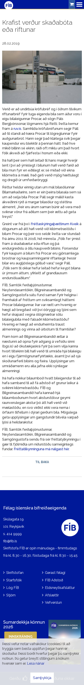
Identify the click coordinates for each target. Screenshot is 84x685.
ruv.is (17, 129)
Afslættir (52, 595)
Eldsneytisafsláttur (60, 588)
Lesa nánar (35, 663)
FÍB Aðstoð (54, 580)
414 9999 (14, 534)
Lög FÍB (12, 588)
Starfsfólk (14, 580)
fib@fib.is (10, 541)
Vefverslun (53, 602)
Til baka (42, 462)
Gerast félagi (55, 573)
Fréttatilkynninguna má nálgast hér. (41, 449)
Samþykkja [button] (42, 678)
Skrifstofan (14, 573)
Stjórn (11, 595)
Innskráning (21, 637)
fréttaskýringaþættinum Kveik (55, 224)
